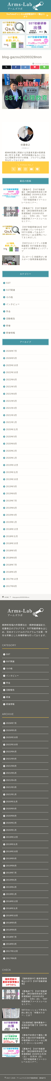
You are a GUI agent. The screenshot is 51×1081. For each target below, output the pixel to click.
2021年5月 (11, 401)
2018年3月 (11, 572)
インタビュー (13, 304)
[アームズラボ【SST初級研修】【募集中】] (26, 8)
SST (8, 283)
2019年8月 (11, 493)
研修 (8, 325)
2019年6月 (11, 508)
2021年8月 (11, 394)
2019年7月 (11, 500)
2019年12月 (12, 465)
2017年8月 (11, 586)
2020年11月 (12, 429)
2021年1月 (11, 422)
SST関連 (10, 290)
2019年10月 (12, 479)
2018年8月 (11, 557)
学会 (8, 311)
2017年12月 (12, 579)
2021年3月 (11, 415)
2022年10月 (12, 372)
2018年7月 (11, 565)
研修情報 (10, 333)
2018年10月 (12, 543)
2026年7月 (11, 351)
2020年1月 (11, 458)
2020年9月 (11, 436)
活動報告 (10, 318)
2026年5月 (11, 358)
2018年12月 (12, 529)
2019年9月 (11, 486)
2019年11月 (12, 472)
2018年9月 (11, 550)
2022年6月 (11, 379)
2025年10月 (12, 365)
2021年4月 (11, 408)
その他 (9, 297)
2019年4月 (11, 515)
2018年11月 (12, 536)
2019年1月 (11, 522)
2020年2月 (11, 451)
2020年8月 (11, 443)
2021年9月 (11, 386)
